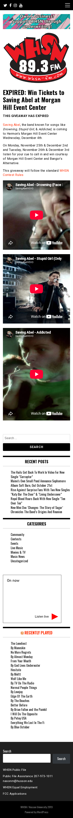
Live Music (17, 548)
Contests (16, 539)
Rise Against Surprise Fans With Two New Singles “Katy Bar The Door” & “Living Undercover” (40, 492)
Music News (18, 556)
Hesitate (16, 670)
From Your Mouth (21, 661)
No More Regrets (21, 652)
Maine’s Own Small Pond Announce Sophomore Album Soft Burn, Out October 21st (38, 483)
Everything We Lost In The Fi (27, 722)
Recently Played (38, 633)
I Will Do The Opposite (24, 714)
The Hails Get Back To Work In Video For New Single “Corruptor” (37, 474)
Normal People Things (24, 687)
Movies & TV (18, 552)
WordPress (42, 812)
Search (7, 751)
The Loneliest (19, 643)
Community (17, 534)
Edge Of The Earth (22, 696)
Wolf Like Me (18, 678)
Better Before (19, 705)
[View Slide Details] (36, 21)
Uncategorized (19, 561)
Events (14, 543)
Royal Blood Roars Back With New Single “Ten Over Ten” (38, 500)
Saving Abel (11, 125)
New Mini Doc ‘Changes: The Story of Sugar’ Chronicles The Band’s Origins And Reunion (37, 509)
